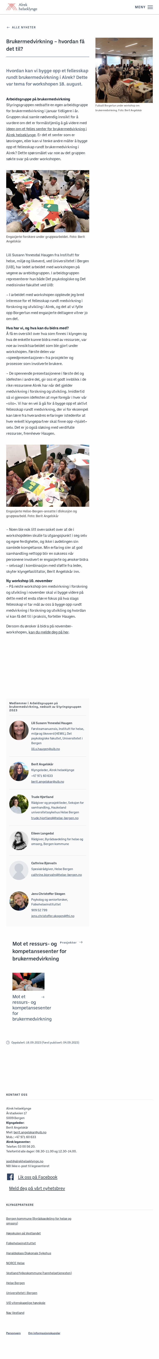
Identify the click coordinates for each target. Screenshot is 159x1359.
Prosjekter (69, 942)
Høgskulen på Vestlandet (23, 1233)
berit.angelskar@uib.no (47, 782)
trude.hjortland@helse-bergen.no (54, 818)
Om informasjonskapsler (44, 1333)
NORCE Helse (15, 1263)
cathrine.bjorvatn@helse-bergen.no (56, 875)
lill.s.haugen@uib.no (45, 749)
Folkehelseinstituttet (21, 1243)
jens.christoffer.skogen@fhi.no (52, 916)
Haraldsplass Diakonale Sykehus (28, 1253)
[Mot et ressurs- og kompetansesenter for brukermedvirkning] (28, 997)
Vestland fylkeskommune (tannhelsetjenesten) (39, 1273)
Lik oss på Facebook (37, 1177)
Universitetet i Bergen (21, 1293)
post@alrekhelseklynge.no (24, 1161)
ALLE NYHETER (24, 27)
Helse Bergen (15, 1283)
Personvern (13, 1333)
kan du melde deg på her (49, 632)
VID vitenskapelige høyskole (25, 1303)
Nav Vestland (15, 1313)
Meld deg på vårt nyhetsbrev (37, 1188)
